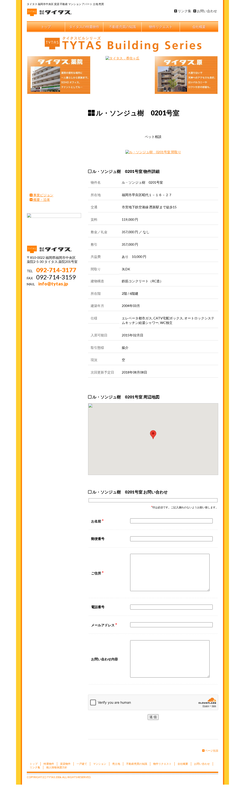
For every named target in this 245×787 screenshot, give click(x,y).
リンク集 (184, 11)
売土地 (54, 169)
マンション (54, 154)
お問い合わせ (206, 11)
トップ (46, 27)
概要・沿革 (41, 200)
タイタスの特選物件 (84, 27)
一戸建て (54, 140)
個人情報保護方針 (56, 767)
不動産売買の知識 (122, 27)
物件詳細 (177, 124)
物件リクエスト (161, 27)
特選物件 (54, 111)
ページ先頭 (211, 750)
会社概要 (199, 27)
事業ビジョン (43, 195)
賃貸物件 (54, 126)
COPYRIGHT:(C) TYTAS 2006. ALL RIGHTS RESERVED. (59, 777)
